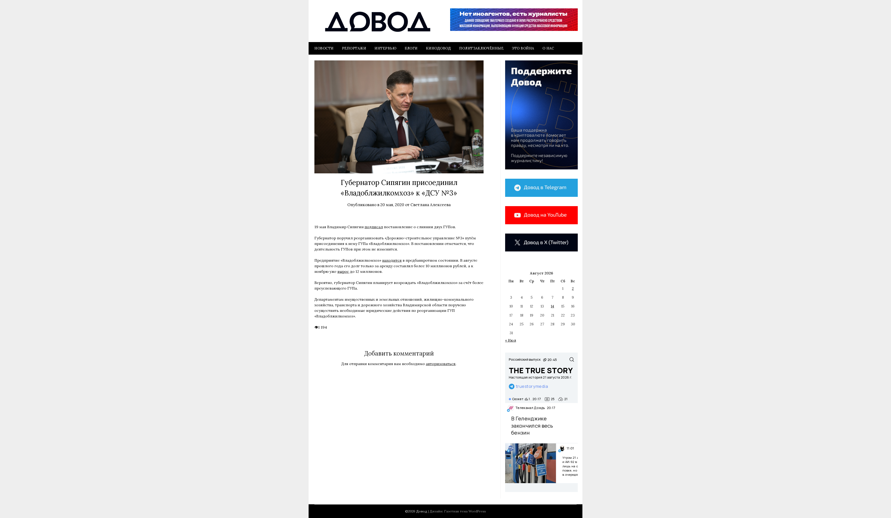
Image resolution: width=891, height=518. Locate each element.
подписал (374, 226)
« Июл (510, 340)
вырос (343, 271)
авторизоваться (440, 363)
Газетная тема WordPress (465, 511)
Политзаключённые (481, 48)
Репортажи (354, 48)
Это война (523, 48)
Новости (324, 48)
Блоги (411, 48)
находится (392, 260)
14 (552, 306)
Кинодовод (438, 48)
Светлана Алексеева (430, 204)
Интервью (385, 48)
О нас (548, 48)
